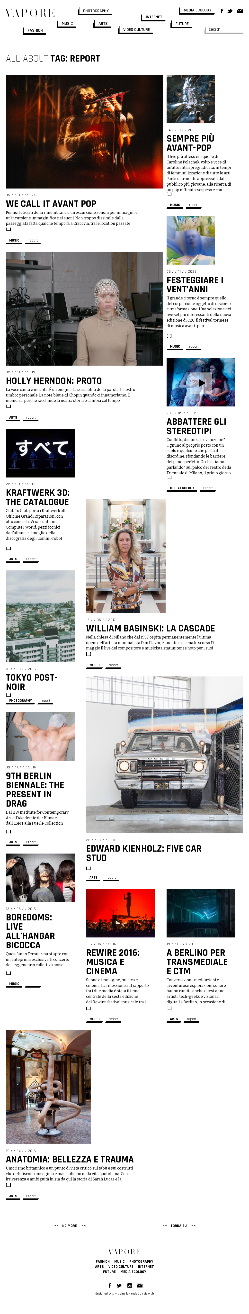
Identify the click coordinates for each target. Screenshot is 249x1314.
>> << (179, 1226)
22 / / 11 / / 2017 (20, 484)
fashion (35, 30)
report (33, 240)
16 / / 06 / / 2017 (101, 619)
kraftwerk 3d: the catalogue (38, 497)
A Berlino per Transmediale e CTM (197, 962)
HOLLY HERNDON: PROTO (54, 381)
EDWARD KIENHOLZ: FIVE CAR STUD (144, 853)
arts (103, 23)
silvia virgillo (120, 1294)
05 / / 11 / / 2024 (21, 195)
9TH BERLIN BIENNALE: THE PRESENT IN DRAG (35, 790)
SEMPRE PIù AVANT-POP (190, 143)
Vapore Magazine (30, 8)
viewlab (149, 1294)
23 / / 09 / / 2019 (182, 413)
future (182, 24)
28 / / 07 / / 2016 (101, 840)
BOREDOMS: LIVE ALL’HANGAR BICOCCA (30, 931)
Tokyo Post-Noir (32, 682)
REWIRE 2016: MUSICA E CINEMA (113, 962)
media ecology (197, 10)
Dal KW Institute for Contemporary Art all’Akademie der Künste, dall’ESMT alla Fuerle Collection (37, 818)
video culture (136, 29)
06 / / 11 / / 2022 (182, 271)
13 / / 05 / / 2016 (21, 908)
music (67, 23)
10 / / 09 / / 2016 (21, 669)
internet (154, 17)
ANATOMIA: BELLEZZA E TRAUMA (70, 1159)
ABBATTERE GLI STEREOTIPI (196, 426)
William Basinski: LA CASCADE (150, 628)
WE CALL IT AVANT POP (51, 204)
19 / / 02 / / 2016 (182, 944)
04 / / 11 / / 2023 (182, 130)
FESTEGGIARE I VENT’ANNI (195, 285)
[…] (8, 230)
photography (96, 11)
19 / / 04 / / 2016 (21, 1150)
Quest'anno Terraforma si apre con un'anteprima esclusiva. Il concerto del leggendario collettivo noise (37, 959)
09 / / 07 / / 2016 (21, 767)
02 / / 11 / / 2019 (20, 372)
